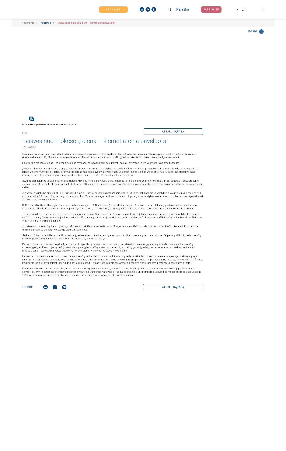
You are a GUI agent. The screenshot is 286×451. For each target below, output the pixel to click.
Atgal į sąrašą (173, 131)
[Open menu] (262, 9)
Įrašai (252, 31)
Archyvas (113, 9)
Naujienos (46, 22)
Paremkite (211, 9)
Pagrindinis (28, 22)
